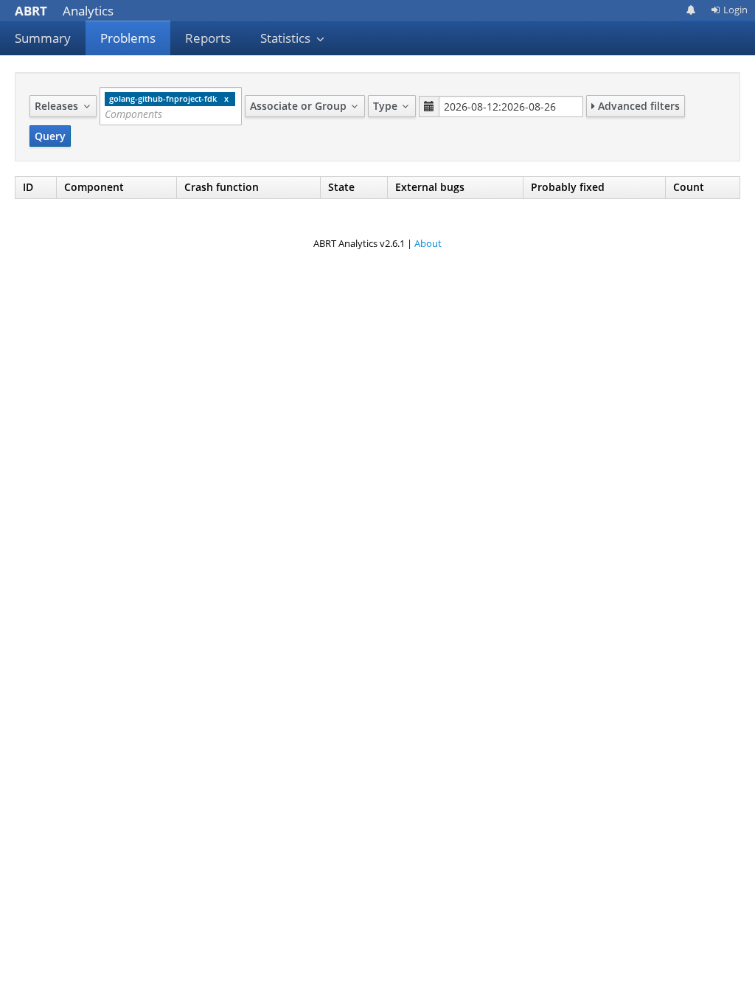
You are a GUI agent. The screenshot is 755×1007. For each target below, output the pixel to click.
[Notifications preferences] (691, 10)
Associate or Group (299, 106)
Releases (58, 106)
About (428, 243)
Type (386, 106)
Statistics (286, 37)
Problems (128, 37)
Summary (43, 37)
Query (50, 136)
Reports (208, 37)
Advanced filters (637, 106)
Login (735, 9)
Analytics (64, 10)
